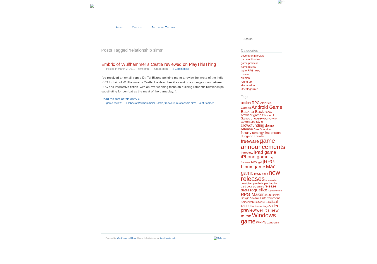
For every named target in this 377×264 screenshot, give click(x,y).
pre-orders (258, 186)
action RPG (250, 102)
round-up (246, 81)
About (119, 27)
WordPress (122, 238)
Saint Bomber (206, 103)
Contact (137, 27)
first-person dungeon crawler (261, 134)
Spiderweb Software (253, 202)
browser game (251, 115)
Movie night (261, 173)
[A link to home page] (92, 7)
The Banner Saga (259, 206)
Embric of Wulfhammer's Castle (144, 103)
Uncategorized (249, 89)
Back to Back (252, 111)
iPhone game (255, 156)
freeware (170, 103)
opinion (245, 78)
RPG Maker (252, 194)
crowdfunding (252, 125)
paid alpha (270, 183)
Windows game (258, 218)
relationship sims (186, 103)
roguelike (258, 190)
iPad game (265, 152)
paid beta (246, 186)
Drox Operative (262, 129)
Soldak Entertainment (265, 198)
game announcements (263, 143)
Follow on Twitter (163, 27)
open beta (258, 183)
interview (247, 152)
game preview (249, 63)
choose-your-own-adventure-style (259, 119)
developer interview (252, 55)
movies (245, 74)
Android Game (267, 107)
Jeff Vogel (256, 162)
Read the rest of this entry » (120, 98)
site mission (248, 85)
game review (114, 103)
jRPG (269, 161)
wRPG (261, 222)
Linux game (253, 166)
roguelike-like (275, 190)
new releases (260, 175)
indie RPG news (250, 70)
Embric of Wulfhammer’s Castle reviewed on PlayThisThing (158, 64)
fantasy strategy (252, 133)
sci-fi (267, 195)
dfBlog (132, 238)
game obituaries (250, 59)
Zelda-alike (273, 222)
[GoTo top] (220, 238)
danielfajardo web (167, 238)
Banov (268, 112)
